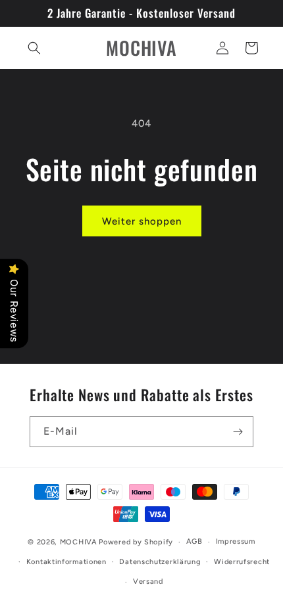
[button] (34, 47)
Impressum (235, 541)
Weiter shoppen (142, 221)
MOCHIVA (78, 542)
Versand (148, 581)
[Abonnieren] (238, 431)
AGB (194, 541)
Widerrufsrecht (242, 561)
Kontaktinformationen (66, 561)
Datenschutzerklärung (160, 561)
